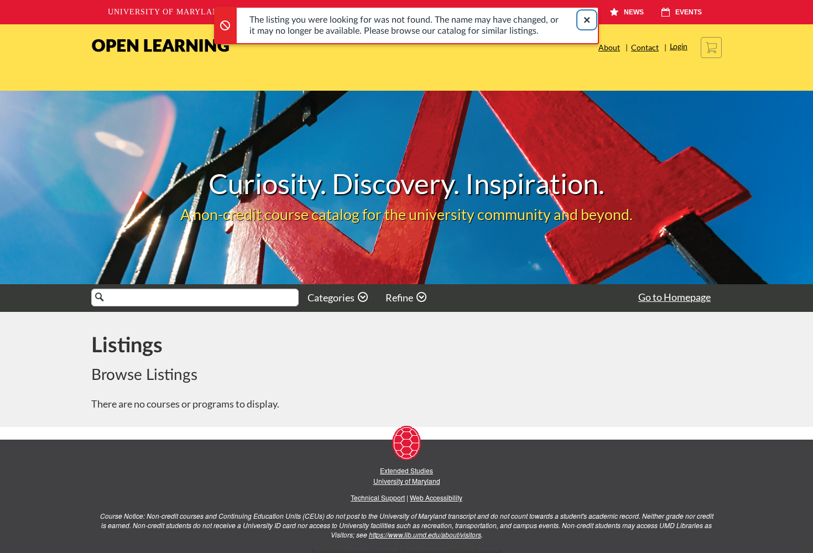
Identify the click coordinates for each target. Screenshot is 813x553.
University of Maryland (166, 12)
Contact (645, 47)
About (609, 47)
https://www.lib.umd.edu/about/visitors (425, 534)
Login (678, 47)
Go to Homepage (674, 297)
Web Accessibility (436, 497)
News (634, 12)
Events (688, 12)
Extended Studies (406, 470)
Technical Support (378, 497)
